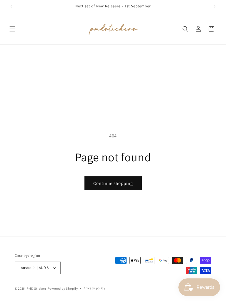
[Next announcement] (214, 6)
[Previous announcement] (11, 6)
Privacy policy (94, 288)
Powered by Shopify (63, 288)
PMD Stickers (37, 288)
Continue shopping (113, 183)
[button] (12, 28)
